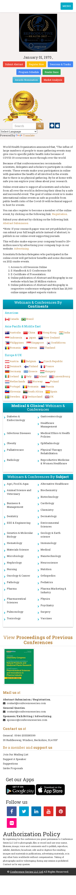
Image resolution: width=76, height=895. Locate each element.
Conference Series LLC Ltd (26, 871)
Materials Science (18, 549)
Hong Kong (49, 332)
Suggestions (10, 763)
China (31, 332)
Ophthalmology (50, 443)
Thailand (49, 347)
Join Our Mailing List (15, 754)
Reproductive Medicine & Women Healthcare (55, 461)
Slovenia (15, 391)
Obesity (11, 443)
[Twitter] (24, 812)
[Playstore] (52, 125)
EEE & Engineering (18, 522)
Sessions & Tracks (60, 64)
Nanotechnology (51, 556)
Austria (14, 361)
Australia (15, 332)
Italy (29, 376)
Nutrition (46, 569)
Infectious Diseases (19, 433)
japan (32, 337)
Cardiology (47, 503)
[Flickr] (12, 823)
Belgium (31, 361)
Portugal (15, 386)
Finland (33, 366)
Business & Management (15, 505)
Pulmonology (15, 611)
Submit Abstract (14, 64)
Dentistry (12, 516)
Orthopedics (48, 575)
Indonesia (16, 337)
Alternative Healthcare (55, 483)
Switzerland (34, 396)
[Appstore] (57, 125)
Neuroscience (49, 562)
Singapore (37, 342)
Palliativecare (15, 449)
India (67, 332)
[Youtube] (48, 812)
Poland (54, 381)
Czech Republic (53, 361)
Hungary (50, 371)
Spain (53, 391)
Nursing (12, 569)
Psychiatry (47, 605)
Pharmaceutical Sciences (16, 600)
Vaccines (46, 618)
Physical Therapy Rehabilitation (51, 451)
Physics (45, 598)
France (49, 366)
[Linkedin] (36, 812)
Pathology (13, 582)
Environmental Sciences (50, 524)
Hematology (14, 543)
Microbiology (15, 556)
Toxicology (14, 618)
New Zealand (51, 337)
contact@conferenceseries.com (26, 703)
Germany (15, 371)
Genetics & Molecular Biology (20, 534)
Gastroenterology (51, 416)
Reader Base (51, 72)
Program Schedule (29, 72)
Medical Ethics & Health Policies (55, 434)
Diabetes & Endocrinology (16, 418)
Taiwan (32, 347)
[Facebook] (12, 812)
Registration (59, 214)
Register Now (36, 64)
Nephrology (14, 562)
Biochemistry (49, 490)
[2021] (19, 666)
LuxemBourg (62, 376)
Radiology (13, 460)
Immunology (49, 543)
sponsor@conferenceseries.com (27, 720)
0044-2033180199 (24, 735)
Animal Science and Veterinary (19, 492)
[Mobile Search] (40, 126)
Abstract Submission (15, 223)
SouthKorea (58, 342)
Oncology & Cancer (18, 575)
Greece (32, 371)
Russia (50, 386)
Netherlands (17, 381)
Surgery (45, 611)
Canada (14, 319)
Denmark (15, 366)
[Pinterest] (61, 812)
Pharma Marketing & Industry (53, 590)
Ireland (14, 376)
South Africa (35, 391)
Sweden (15, 396)
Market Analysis (53, 79)
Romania (15, 347)
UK (52, 396)
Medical (45, 549)
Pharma (12, 588)
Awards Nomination (26, 79)
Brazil (30, 319)
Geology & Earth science (50, 534)
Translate (29, 135)
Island (43, 376)
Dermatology (49, 516)
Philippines (17, 342)
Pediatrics (47, 582)
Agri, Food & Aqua (17, 483)
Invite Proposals (13, 768)
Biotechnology (49, 496)
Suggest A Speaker (14, 759)
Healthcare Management (49, 424)
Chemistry (47, 509)
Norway (38, 381)
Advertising (21, 248)
